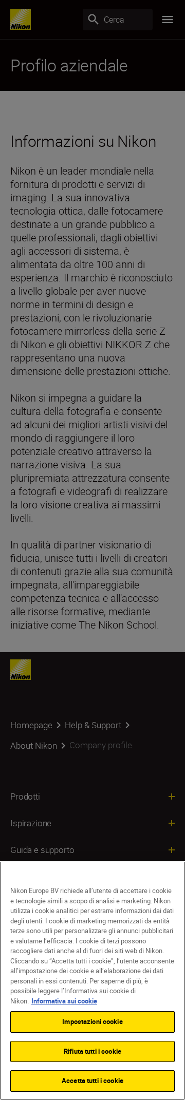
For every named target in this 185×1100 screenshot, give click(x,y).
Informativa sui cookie (64, 1001)
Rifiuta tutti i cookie (92, 1051)
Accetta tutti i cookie (92, 1080)
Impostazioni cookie (92, 1021)
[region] (92, 980)
